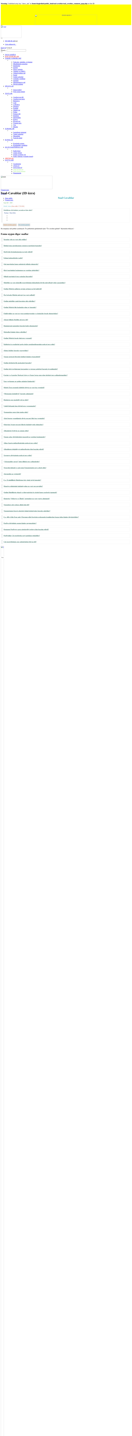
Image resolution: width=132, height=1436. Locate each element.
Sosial (15, 75)
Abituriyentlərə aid (19, 73)
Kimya (15, 119)
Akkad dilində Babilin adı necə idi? (16, 320)
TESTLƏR (8, 93)
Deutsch (16, 106)
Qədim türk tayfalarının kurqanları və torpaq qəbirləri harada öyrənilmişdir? (31, 369)
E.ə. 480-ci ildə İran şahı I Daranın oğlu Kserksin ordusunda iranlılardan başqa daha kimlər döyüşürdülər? (41, 517)
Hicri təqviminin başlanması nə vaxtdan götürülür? (21, 270)
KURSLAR (9, 140)
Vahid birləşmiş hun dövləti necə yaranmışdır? (20, 406)
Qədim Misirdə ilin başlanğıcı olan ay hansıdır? (20, 307)
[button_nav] (1, 25)
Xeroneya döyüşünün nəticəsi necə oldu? (18, 455)
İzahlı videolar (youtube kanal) (23, 156)
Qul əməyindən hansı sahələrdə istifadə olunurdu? (21, 264)
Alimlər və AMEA (19, 71)
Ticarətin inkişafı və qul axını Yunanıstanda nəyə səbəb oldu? (25, 468)
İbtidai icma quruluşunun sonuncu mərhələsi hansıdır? (23, 246)
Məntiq (15, 127)
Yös (14, 125)
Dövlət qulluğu (18, 84)
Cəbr (14, 103)
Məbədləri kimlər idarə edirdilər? (15, 332)
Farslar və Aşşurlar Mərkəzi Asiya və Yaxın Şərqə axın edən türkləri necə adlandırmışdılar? (36, 375)
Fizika (15, 112)
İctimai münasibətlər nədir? (13, 258)
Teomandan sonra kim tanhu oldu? (16, 412)
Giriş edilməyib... (10, 44)
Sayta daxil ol (17, 167)
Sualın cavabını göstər (10, 225)
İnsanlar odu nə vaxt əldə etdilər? (15, 239)
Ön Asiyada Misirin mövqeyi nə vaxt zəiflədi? (19, 295)
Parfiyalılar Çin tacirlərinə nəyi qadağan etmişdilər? (22, 536)
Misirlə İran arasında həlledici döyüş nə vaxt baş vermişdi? (24, 387)
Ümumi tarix (17, 123)
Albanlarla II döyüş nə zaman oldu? (16, 431)
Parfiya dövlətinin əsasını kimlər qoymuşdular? (20, 523)
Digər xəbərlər (18, 69)
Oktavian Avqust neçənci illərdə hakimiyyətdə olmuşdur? (23, 424)
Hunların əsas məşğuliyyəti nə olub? (16, 400)
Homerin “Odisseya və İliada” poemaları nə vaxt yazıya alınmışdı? (27, 499)
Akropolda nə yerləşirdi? (12, 474)
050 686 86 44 (9, 41)
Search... (3, 50)
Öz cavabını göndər (24, 225)
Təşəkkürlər (17, 164)
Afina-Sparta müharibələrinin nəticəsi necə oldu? (21, 443)
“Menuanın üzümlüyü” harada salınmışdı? (19, 394)
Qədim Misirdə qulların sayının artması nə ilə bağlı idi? (23, 289)
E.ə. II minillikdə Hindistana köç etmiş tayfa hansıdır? (22, 480)
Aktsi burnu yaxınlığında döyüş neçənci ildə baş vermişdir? (24, 418)
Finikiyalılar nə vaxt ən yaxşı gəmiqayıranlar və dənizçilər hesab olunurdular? (31, 313)
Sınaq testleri (17, 90)
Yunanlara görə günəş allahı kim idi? (16, 505)
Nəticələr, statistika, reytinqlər (22, 62)
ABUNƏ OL (9, 158)
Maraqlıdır (16, 136)
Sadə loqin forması (19, 171)
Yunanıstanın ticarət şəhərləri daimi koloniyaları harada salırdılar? (27, 511)
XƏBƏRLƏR (9, 129)
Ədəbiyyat (16, 110)
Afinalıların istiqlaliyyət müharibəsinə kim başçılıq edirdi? (24, 449)
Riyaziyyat (16, 121)
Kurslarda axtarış (18, 143)
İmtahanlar (16, 66)
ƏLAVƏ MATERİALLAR (14, 147)
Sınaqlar (16, 80)
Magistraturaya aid (19, 82)
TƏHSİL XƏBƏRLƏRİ (13, 58)
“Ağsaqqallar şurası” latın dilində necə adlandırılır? (22, 461)
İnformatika (17, 117)
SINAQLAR (9, 86)
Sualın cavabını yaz (19, 154)
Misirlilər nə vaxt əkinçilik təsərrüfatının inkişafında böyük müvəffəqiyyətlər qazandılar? (34, 283)
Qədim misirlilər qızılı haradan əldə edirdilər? (19, 301)
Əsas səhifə (8, 198)
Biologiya (16, 101)
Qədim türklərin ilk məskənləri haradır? (18, 363)
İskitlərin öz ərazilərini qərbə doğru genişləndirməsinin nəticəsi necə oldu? (29, 344)
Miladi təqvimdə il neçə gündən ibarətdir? (18, 276)
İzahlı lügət (16, 151)
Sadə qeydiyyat (18, 169)
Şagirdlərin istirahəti (19, 132)
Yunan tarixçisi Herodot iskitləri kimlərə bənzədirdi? (22, 357)
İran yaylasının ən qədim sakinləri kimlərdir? (19, 381)
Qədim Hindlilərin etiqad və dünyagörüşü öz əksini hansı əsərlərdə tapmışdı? (30, 492)
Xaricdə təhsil (17, 138)
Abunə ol (16, 166)
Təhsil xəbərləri (18, 77)
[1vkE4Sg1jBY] (66, 20)
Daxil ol (3, 48)
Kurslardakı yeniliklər (20, 145)
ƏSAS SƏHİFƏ (10, 55)
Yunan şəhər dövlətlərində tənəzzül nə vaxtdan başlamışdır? (24, 437)
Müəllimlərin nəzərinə (20, 64)
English (15, 108)
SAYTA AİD (9, 160)
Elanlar (15, 67)
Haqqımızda (17, 173)
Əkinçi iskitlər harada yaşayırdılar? (16, 350)
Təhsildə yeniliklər (19, 79)
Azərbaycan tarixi (19, 99)
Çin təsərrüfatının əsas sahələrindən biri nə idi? (20, 542)
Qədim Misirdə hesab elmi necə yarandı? (18, 338)
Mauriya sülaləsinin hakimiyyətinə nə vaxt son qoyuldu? (23, 486)
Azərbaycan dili (18, 97)
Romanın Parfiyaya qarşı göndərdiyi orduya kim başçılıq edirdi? (26, 529)
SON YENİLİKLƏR (12, 56)
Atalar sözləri (17, 153)
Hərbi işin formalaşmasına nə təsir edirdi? (18, 252)
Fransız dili (16, 114)
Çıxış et (9, 48)
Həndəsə (16, 116)
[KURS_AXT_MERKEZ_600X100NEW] (66, 10)
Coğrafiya (16, 104)
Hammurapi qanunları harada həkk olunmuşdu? (21, 326)
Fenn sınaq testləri (19, 92)
